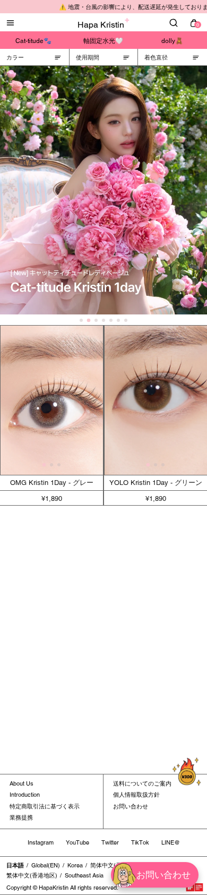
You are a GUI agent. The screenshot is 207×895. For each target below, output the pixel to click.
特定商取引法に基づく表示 (45, 806)
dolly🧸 (172, 41)
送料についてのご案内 (142, 783)
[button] (44, 465)
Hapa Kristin (100, 25)
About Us (21, 783)
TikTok (140, 842)
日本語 (15, 865)
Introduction (25, 794)
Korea (75, 865)
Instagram (41, 842)
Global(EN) (45, 865)
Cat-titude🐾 (33, 41)
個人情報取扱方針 (136, 794)
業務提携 (21, 817)
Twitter (110, 842)
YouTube (77, 842)
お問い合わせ (130, 806)
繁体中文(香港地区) (31, 875)
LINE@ (170, 842)
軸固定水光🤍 (103, 41)
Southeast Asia (84, 875)
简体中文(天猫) (110, 865)
